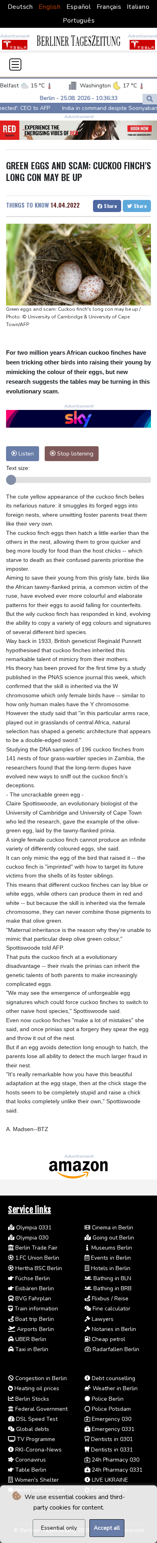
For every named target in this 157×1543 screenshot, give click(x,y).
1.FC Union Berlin (36, 1258)
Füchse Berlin (32, 1278)
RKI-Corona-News (38, 1450)
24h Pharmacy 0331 (116, 1470)
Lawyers (102, 1319)
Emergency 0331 (112, 1429)
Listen (25, 453)
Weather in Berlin (114, 1388)
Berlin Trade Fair (36, 1248)
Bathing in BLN (111, 1278)
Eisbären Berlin (34, 1288)
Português (79, 20)
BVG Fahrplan (32, 1298)
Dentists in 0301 (111, 1439)
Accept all (107, 1528)
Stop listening (74, 453)
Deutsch (20, 6)
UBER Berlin (30, 1339)
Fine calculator (110, 1308)
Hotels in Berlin (109, 1268)
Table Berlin (30, 1470)
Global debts (31, 1429)
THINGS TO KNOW (27, 204)
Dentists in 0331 (111, 1450)
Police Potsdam (110, 1409)
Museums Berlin (111, 1248)
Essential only (59, 1528)
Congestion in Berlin (40, 1378)
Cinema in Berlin (111, 1227)
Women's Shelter (36, 1480)
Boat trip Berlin (34, 1319)
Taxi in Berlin (31, 1349)
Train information (35, 1308)
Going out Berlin (112, 1237)
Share (110, 205)
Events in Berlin (110, 1258)
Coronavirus (30, 1460)
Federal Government (41, 1409)
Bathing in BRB (112, 1288)
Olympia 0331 (33, 1227)
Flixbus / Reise (109, 1298)
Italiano (138, 6)
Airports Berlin (34, 1329)
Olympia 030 (31, 1237)
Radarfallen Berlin (115, 1349)
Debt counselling (112, 1378)
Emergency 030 (110, 1419)
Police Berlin (107, 1399)
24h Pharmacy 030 (114, 1460)
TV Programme (35, 1439)
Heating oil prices (36, 1388)
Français (109, 6)
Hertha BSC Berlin (38, 1268)
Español (78, 6)
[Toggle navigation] (15, 64)
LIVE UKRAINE (109, 1480)
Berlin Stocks (31, 1399)
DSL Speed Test (36, 1419)
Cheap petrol (107, 1339)
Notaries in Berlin (113, 1329)
